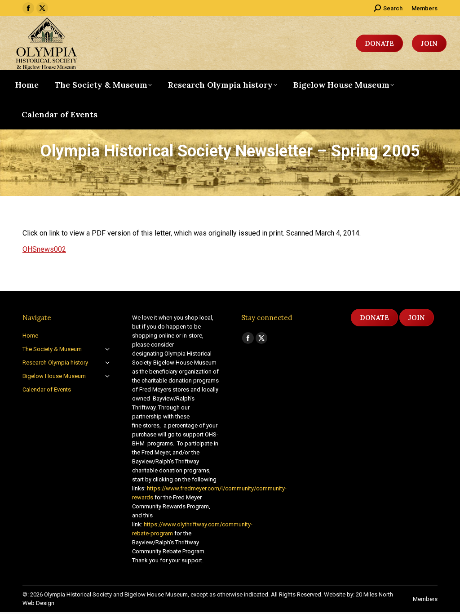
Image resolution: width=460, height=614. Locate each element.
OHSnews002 (44, 249)
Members (424, 8)
